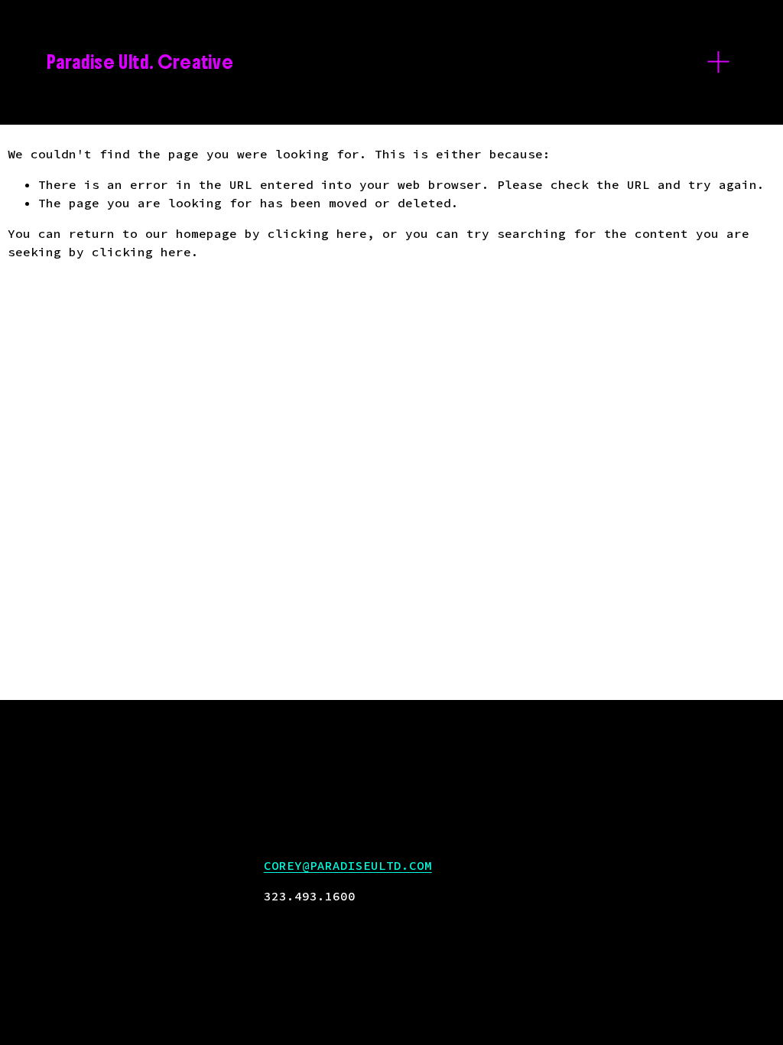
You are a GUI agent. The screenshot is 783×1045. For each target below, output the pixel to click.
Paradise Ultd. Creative (140, 61)
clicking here (317, 233)
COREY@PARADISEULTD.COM (348, 865)
